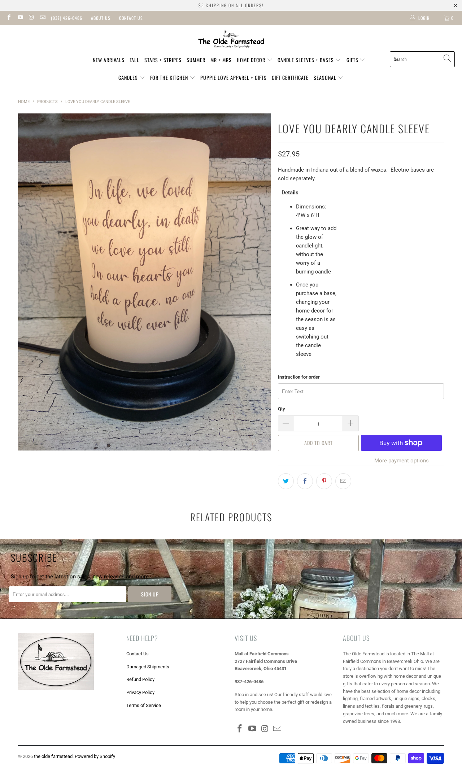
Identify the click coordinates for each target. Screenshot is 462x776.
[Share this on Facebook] (305, 481)
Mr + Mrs (221, 60)
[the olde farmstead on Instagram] (31, 18)
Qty (281, 408)
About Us (100, 18)
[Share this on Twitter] (286, 481)
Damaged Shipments (147, 666)
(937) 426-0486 (66, 18)
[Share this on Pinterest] (324, 481)
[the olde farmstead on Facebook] (8, 18)
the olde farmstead (53, 756)
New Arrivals (109, 60)
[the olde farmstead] (231, 40)
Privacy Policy (140, 692)
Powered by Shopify (95, 756)
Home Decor (252, 60)
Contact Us (131, 18)
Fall (134, 60)
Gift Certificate (290, 77)
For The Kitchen (169, 77)
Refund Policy (140, 679)
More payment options (401, 460)
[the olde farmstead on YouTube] (20, 18)
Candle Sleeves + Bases (306, 60)
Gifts (353, 60)
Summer (196, 60)
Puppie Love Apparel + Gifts (233, 77)
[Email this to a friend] (343, 481)
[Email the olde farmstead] (42, 18)
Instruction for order (299, 377)
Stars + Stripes (163, 60)
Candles (128, 77)
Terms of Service (143, 705)
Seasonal (326, 77)
